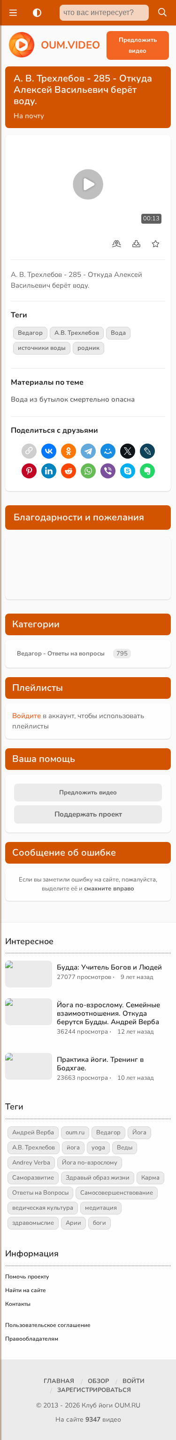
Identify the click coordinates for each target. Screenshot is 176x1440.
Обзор (98, 1381)
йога (73, 1147)
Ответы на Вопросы (40, 1193)
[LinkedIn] (48, 470)
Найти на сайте (25, 1290)
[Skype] (127, 470)
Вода (118, 333)
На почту (29, 116)
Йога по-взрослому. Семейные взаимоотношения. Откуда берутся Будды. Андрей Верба (108, 1013)
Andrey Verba (31, 1162)
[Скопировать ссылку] (29, 451)
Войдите (26, 715)
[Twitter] (127, 451)
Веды (124, 1147)
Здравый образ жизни (98, 1177)
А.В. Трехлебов (76, 333)
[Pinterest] (29, 470)
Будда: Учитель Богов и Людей (109, 967)
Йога (139, 1132)
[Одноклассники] (68, 451)
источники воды (42, 348)
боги (99, 1223)
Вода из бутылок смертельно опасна (73, 399)
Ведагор (30, 333)
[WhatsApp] (88, 470)
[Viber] (107, 470)
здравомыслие (33, 1223)
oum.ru (75, 1132)
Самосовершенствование (116, 1193)
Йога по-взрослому (89, 1162)
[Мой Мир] (107, 451)
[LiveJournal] (147, 451)
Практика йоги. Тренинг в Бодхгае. (100, 1064)
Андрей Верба (33, 1132)
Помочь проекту (27, 1276)
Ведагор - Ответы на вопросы (61, 653)
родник (88, 348)
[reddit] (68, 470)
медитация (101, 1208)
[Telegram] (88, 451)
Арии (73, 1223)
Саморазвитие (33, 1177)
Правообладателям (31, 1339)
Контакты (18, 1304)
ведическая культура (42, 1208)
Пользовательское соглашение (48, 1325)
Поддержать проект (88, 814)
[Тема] (35, 12)
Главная (59, 1381)
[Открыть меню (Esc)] (11, 12)
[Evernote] (147, 470)
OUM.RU (127, 1405)
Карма (150, 1177)
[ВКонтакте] (48, 451)
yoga (98, 1147)
